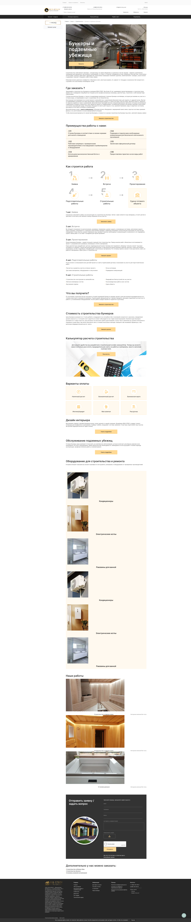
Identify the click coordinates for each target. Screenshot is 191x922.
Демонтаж (76, 893)
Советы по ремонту (73, 2)
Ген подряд (76, 895)
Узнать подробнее (106, 431)
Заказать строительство (106, 118)
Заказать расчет (106, 329)
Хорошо (133, 920)
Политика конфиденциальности (119, 884)
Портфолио (137, 17)
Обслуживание (77, 886)
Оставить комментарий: (111, 821)
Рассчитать (106, 354)
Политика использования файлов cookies (119, 890)
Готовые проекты (73, 17)
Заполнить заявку (106, 221)
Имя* (105, 803)
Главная (64, 2)
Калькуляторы (94, 17)
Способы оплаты (96, 886)
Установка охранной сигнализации (76, 873)
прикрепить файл (109, 832)
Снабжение (76, 891)
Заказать (81, 64)
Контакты (82, 2)
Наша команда (95, 890)
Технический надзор (78, 897)
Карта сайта (62, 917)
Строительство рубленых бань (75, 869)
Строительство (79, 21)
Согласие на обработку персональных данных (116, 887)
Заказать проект (106, 255)
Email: (105, 815)
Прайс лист (115, 17)
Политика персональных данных (51, 917)
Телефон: (106, 809)
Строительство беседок (73, 871)
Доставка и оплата (96, 884)
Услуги (72, 21)
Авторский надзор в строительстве (78, 889)
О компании (95, 888)
